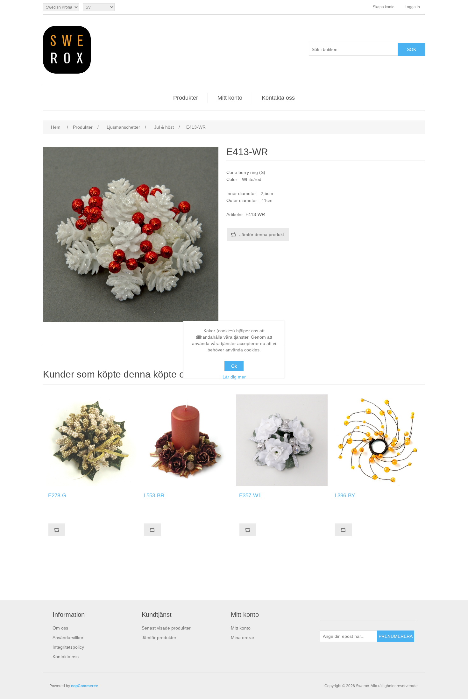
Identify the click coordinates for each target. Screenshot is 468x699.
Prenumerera (396, 636)
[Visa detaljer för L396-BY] (377, 440)
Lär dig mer (234, 376)
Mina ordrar (242, 637)
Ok (234, 366)
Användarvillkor (68, 637)
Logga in (412, 7)
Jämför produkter (159, 637)
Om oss (60, 628)
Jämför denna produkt (261, 234)
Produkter (185, 98)
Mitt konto (229, 98)
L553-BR (154, 496)
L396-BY (345, 496)
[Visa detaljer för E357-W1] (282, 440)
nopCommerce (84, 686)
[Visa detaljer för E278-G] (91, 440)
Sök (411, 49)
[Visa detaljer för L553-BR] (186, 440)
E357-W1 (250, 496)
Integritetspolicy (68, 647)
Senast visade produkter (166, 628)
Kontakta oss (278, 98)
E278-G (57, 496)
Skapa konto (383, 7)
